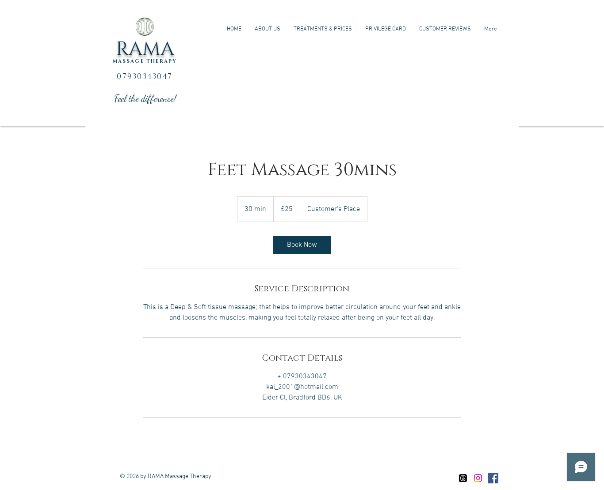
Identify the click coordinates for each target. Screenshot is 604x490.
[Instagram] (478, 478)
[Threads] (463, 478)
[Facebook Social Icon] (493, 478)
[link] (302, 245)
